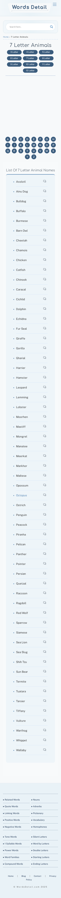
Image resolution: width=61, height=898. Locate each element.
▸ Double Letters (39, 850)
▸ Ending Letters (39, 864)
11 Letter (46, 64)
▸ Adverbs (36, 806)
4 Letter (30, 52)
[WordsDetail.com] (29, 12)
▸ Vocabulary (38, 820)
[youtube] (34, 787)
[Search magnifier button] (51, 27)
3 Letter (14, 52)
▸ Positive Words (11, 820)
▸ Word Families (11, 857)
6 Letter (14, 58)
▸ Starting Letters (40, 857)
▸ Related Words (11, 799)
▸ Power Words (10, 850)
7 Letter (30, 58)
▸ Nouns (35, 799)
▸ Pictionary (37, 813)
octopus (21, 495)
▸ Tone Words (10, 836)
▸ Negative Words (12, 826)
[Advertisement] (30, 104)
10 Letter (30, 64)
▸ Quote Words (10, 806)
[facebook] (26, 787)
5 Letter (46, 52)
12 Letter (30, 70)
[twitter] (18, 787)
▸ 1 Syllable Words (12, 843)
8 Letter (46, 58)
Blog (23, 876)
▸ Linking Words (11, 813)
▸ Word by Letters (40, 843)
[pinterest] (42, 787)
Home (6, 37)
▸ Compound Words (13, 864)
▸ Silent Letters (39, 836)
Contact (38, 876)
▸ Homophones (39, 826)
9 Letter (14, 64)
